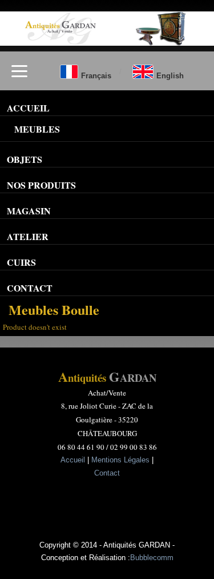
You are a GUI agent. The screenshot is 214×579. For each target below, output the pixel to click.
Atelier (28, 236)
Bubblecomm (151, 557)
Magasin (29, 210)
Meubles (37, 128)
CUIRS (21, 262)
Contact (30, 287)
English (170, 75)
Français (96, 75)
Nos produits (41, 184)
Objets (24, 159)
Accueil (72, 460)
